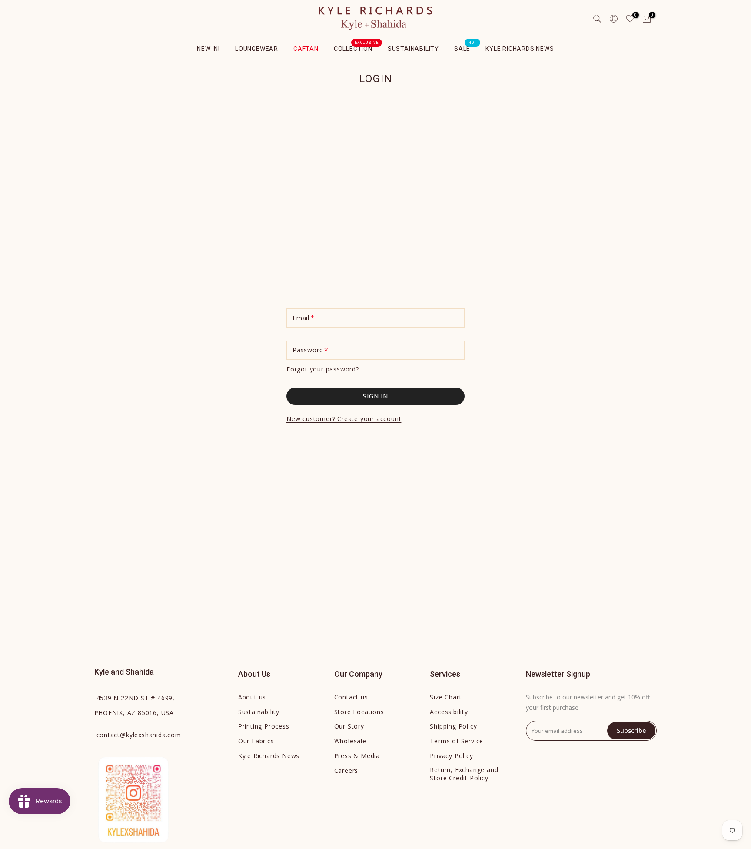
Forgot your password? (322, 369)
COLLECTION (356, 47)
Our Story (349, 726)
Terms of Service (456, 741)
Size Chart (446, 697)
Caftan (306, 48)
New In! (208, 48)
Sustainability (413, 48)
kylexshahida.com (138, 735)
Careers (346, 770)
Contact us (351, 697)
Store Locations (359, 712)
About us (252, 697)
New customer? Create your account (343, 418)
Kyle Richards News (519, 48)
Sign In (375, 396)
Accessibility (449, 712)
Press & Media (357, 756)
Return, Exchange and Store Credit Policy (464, 773)
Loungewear (256, 48)
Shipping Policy (453, 726)
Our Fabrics (256, 741)
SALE (465, 47)
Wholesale (350, 741)
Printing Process (263, 726)
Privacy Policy (451, 756)
